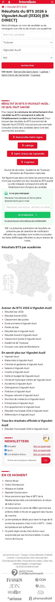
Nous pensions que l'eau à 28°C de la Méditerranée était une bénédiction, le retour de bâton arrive (28, 500)
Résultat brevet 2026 (16, 315)
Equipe (25, 555)
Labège (44, 71)
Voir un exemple (42, 446)
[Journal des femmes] (15, 580)
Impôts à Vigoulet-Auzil (17, 372)
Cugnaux (35, 75)
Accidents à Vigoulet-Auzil (18, 383)
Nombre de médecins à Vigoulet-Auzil (24, 399)
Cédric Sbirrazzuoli (14, 484)
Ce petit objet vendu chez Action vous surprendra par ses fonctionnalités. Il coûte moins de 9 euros (27, 535)
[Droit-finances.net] (40, 586)
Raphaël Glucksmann (16, 492)
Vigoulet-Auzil (12, 356)
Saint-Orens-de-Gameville (15, 75)
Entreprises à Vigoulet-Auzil (19, 403)
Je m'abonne (25, 215)
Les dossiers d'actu (16, 454)
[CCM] (40, 580)
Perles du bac (12, 327)
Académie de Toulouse (16, 343)
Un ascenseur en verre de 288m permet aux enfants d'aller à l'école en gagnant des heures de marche (29, 512)
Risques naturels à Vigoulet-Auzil (22, 395)
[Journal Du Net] (15, 586)
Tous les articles (22, 558)
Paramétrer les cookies (32, 561)
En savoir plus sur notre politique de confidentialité (25, 221)
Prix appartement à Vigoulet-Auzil (22, 407)
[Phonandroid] (40, 598)
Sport (10, 450)
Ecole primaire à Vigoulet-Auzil (21, 323)
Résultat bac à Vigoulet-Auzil (19, 331)
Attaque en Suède (14, 488)
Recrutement (42, 558)
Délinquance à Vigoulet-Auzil (19, 387)
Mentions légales (21, 564)
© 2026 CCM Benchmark (27, 567)
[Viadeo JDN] (40, 592)
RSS (32, 558)
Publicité (48, 555)
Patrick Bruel (11, 481)
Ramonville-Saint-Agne (26, 71)
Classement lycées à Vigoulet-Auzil (23, 339)
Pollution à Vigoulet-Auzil (18, 391)
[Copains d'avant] (15, 592)
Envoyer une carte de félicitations (22, 346)
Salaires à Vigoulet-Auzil (17, 368)
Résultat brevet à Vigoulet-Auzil (21, 335)
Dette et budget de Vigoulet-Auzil (22, 376)
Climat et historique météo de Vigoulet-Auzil (28, 379)
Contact (11, 558)
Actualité (11, 446)
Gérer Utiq (48, 561)
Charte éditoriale (36, 555)
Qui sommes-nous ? (11, 555)
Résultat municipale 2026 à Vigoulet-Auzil (26, 410)
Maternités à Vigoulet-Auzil (19, 360)
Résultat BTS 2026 (17, 7)
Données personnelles (12, 561)
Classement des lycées (17, 319)
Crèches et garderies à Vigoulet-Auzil (24, 364)
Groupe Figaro (35, 564)
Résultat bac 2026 (14, 311)
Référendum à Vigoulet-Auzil (20, 414)
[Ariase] (15, 598)
